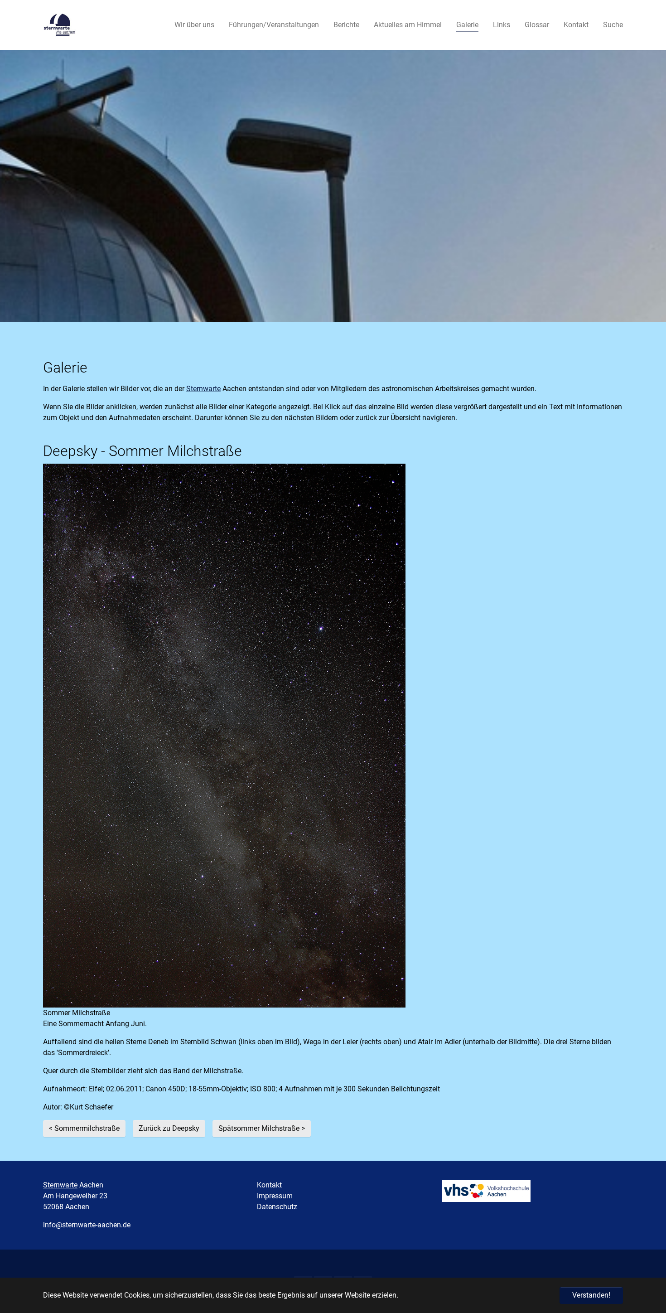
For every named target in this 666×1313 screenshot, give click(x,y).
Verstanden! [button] (591, 1295)
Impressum (275, 1196)
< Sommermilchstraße (84, 1128)
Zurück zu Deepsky (169, 1128)
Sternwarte (203, 388)
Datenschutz (277, 1206)
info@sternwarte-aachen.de (86, 1225)
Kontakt (269, 1185)
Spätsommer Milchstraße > (261, 1128)
